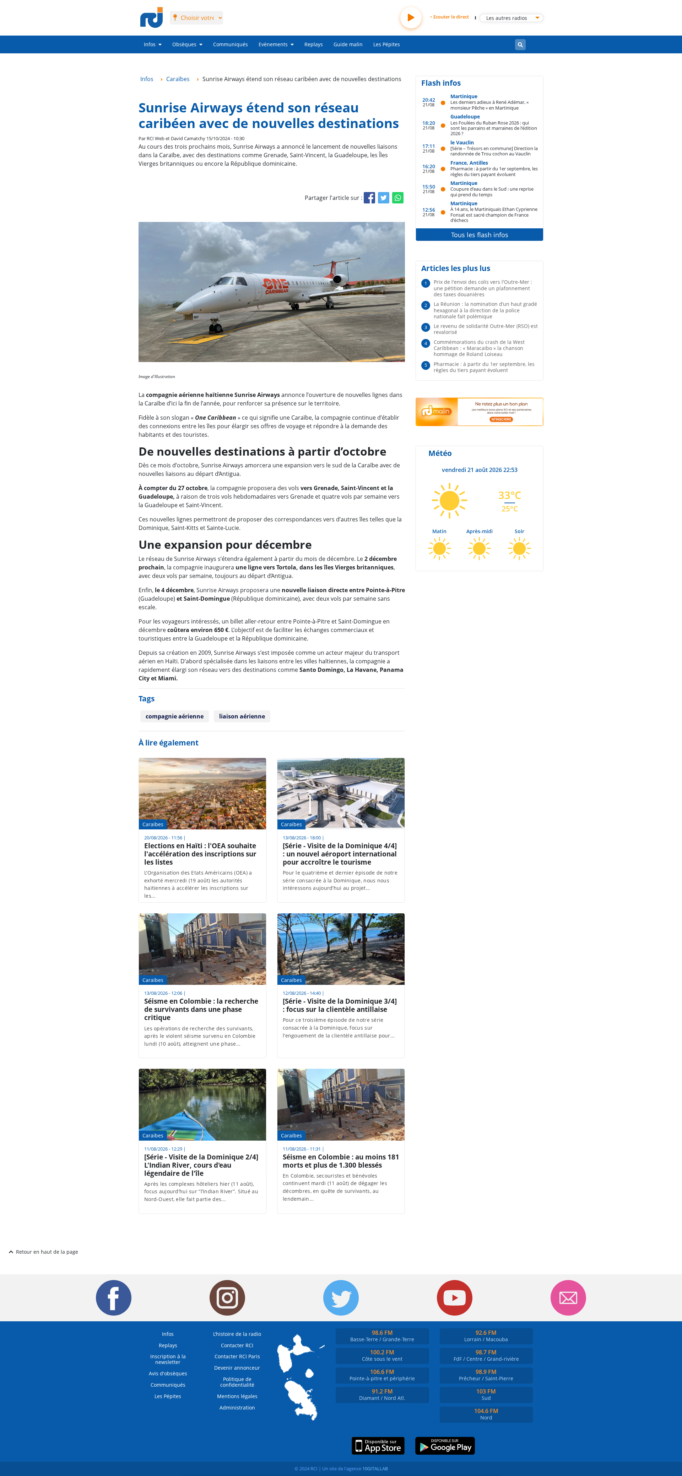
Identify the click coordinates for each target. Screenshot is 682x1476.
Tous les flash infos (479, 234)
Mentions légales (237, 1396)
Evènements (273, 44)
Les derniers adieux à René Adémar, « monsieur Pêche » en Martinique (489, 105)
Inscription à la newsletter (168, 1359)
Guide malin (348, 44)
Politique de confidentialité (237, 1382)
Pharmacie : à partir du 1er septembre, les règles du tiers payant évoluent (494, 171)
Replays (313, 44)
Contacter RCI (237, 1345)
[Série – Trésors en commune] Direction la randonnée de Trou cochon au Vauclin (494, 151)
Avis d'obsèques (168, 1373)
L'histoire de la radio (237, 1334)
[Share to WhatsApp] (398, 197)
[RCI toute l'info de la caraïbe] (151, 17)
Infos (150, 44)
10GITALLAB (375, 1468)
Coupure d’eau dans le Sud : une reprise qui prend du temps (492, 191)
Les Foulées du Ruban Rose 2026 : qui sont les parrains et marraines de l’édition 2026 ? (493, 128)
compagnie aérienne (175, 716)
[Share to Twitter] (383, 197)
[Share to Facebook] (369, 197)
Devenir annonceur (237, 1367)
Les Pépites (386, 44)
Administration (237, 1407)
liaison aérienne (242, 716)
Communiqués (230, 44)
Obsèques (184, 44)
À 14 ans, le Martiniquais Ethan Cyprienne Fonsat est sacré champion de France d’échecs (493, 214)
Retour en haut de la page (47, 1251)
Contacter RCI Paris (237, 1356)
